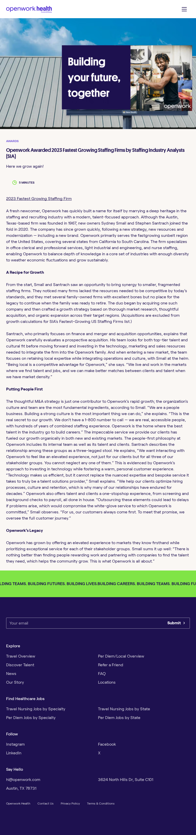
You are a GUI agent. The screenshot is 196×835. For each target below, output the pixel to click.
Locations (107, 682)
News (11, 673)
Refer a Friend (110, 665)
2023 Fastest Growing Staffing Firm (39, 198)
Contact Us (46, 803)
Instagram (15, 744)
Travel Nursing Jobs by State (124, 709)
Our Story (15, 682)
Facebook (107, 744)
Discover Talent (20, 665)
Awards (12, 141)
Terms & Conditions (101, 803)
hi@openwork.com (23, 779)
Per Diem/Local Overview (121, 656)
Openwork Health (18, 803)
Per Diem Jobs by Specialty (31, 717)
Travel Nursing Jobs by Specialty (35, 709)
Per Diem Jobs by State (119, 717)
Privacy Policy (70, 803)
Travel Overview (20, 656)
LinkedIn (13, 753)
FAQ (102, 673)
